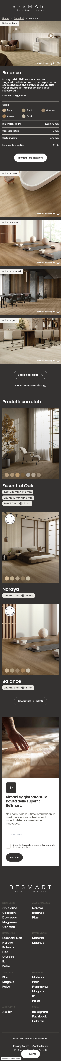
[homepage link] (30, 8)
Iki (3, 961)
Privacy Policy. (23, 847)
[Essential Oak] (30, 458)
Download (9, 917)
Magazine (9, 922)
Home (5, 18)
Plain (35, 917)
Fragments (40, 986)
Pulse (6, 966)
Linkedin (38, 1021)
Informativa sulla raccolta (11, 1059)
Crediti (43, 1050)
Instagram (40, 1011)
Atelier (7, 1011)
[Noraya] (30, 556)
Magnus (38, 942)
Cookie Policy (40, 1046)
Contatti (8, 927)
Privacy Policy (21, 1046)
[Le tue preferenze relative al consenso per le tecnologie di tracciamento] (5, 1056)
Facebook (39, 1016)
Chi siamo (9, 908)
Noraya (37, 908)
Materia (38, 938)
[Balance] (30, 648)
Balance (38, 913)
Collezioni (19, 18)
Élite (5, 952)
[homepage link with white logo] (30, 889)
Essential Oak (12, 938)
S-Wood (8, 956)
